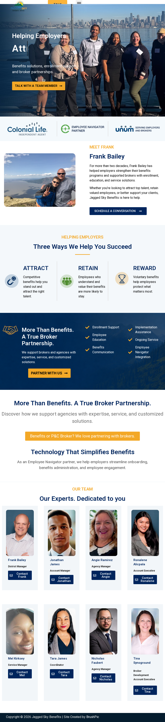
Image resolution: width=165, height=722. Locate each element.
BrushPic (92, 717)
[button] (79, 3)
